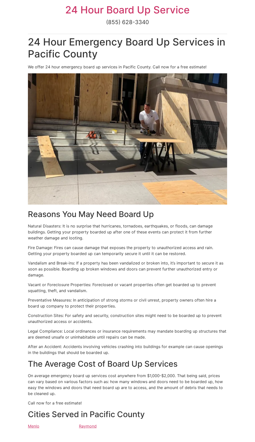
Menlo (33, 426)
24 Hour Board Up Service (127, 10)
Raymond (88, 426)
